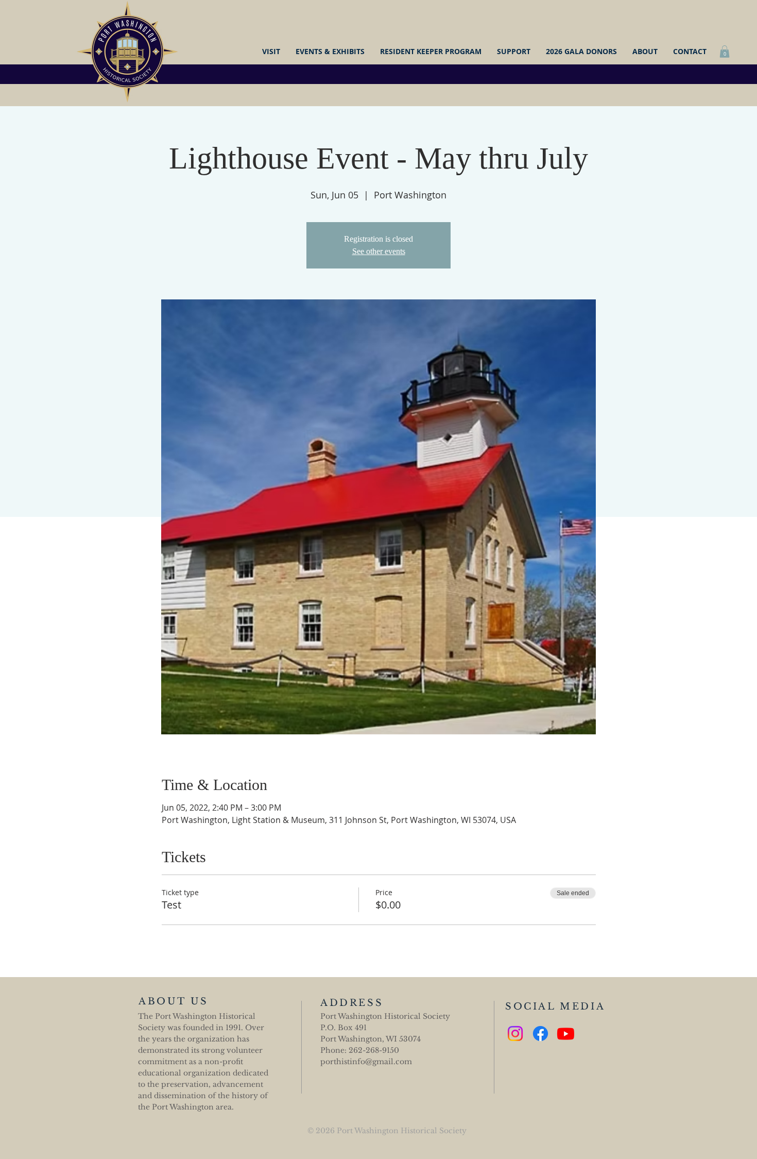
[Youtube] (566, 1033)
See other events (378, 251)
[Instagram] (515, 1033)
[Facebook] (540, 1033)
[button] (724, 51)
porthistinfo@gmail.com (366, 1061)
